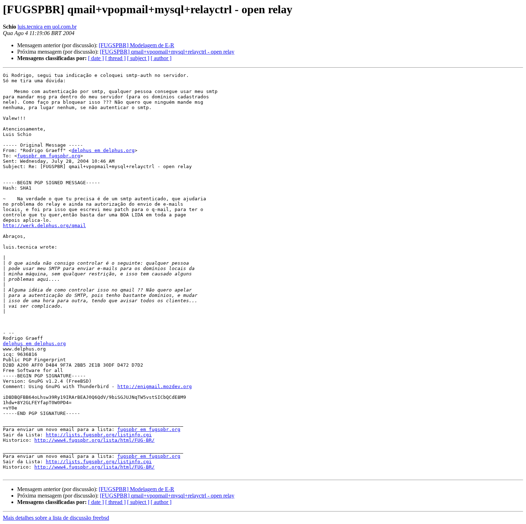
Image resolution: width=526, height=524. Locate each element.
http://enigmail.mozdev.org (154, 386)
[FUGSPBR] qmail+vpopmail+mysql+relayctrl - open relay (167, 52)
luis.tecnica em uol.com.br (47, 27)
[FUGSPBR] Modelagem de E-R (136, 45)
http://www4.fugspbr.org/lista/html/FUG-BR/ (94, 440)
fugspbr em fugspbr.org (48, 155)
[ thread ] (115, 58)
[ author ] (161, 58)
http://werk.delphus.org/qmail (44, 225)
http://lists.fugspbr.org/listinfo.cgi (99, 434)
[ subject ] (138, 58)
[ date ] (96, 58)
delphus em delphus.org (103, 150)
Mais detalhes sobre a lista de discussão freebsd (56, 518)
